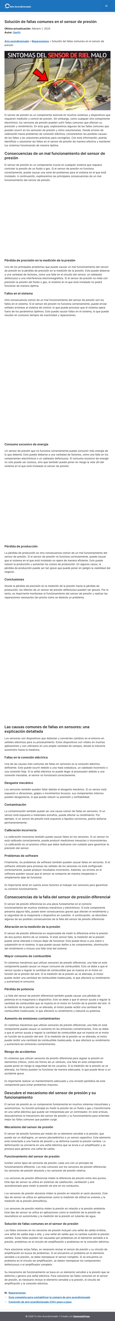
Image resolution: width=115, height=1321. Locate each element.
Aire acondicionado (16, 41)
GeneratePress (81, 1316)
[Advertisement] (57, 207)
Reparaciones (40, 41)
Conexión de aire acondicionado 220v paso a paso (40, 1301)
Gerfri (17, 32)
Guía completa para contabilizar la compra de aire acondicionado (49, 1297)
